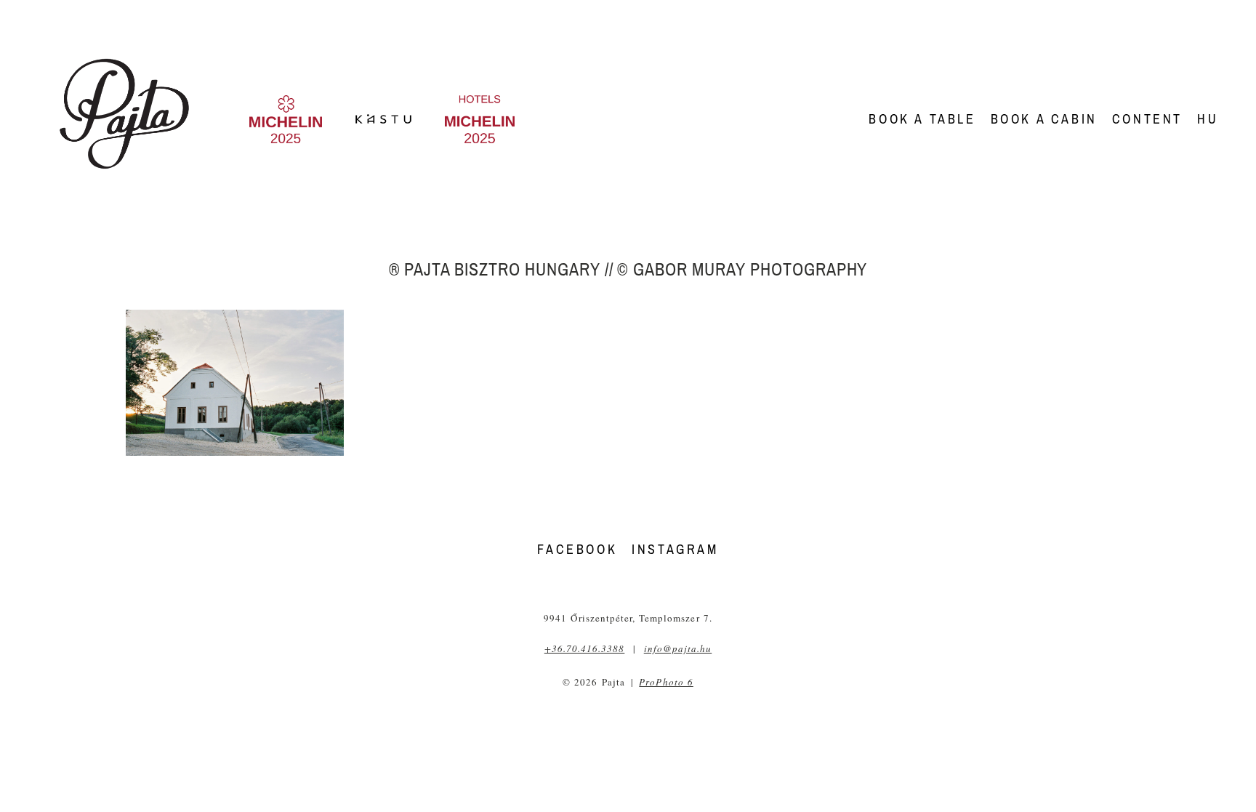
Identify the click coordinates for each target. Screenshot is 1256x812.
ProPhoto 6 (666, 681)
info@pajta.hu (678, 648)
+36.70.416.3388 (584, 648)
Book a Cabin (1044, 118)
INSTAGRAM (675, 549)
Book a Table (922, 118)
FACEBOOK (577, 549)
